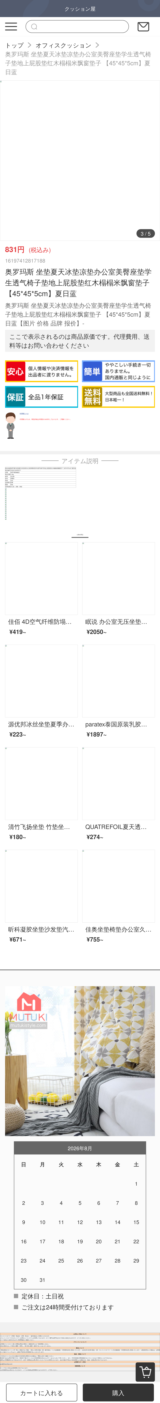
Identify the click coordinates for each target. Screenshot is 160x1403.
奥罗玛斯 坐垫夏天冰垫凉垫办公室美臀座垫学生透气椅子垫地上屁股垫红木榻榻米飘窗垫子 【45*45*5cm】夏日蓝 (78, 63)
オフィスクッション (63, 45)
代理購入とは (24, 413)
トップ (14, 45)
